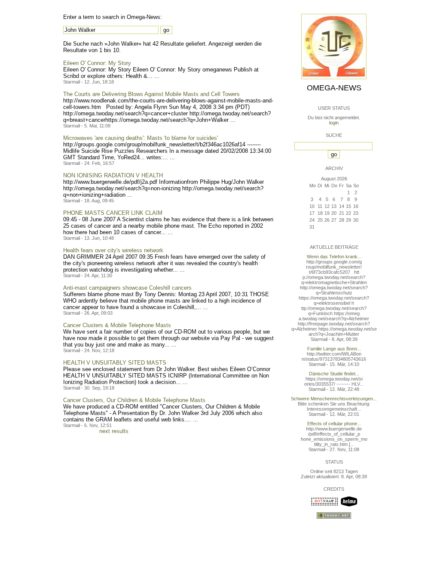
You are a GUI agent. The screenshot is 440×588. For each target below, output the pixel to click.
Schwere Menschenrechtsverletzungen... (334, 398)
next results (113, 431)
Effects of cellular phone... (334, 423)
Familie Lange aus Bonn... (334, 348)
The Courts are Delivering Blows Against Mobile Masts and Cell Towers (151, 94)
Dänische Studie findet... (334, 373)
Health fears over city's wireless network (113, 250)
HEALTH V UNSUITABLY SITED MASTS (114, 362)
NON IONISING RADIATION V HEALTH (113, 175)
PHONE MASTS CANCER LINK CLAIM (112, 213)
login (334, 122)
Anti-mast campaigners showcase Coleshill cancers (127, 288)
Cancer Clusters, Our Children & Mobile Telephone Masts (134, 400)
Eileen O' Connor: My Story (97, 63)
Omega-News (334, 88)
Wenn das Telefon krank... (334, 256)
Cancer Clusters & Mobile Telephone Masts (117, 325)
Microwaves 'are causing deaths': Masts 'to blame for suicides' (140, 138)
